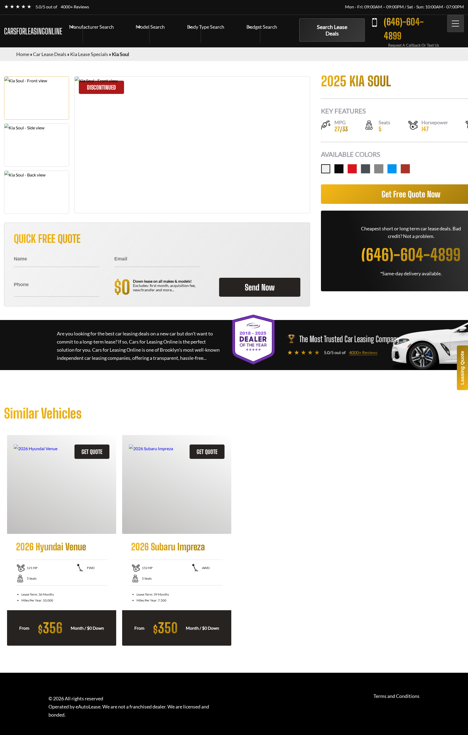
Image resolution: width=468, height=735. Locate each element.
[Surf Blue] (392, 168)
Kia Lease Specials (89, 54)
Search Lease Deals (332, 30)
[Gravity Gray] (365, 168)
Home (22, 54)
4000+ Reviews (75, 6)
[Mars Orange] (405, 168)
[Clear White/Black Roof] (325, 168)
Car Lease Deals (49, 54)
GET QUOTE (92, 451)
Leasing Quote (462, 368)
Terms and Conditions (396, 696)
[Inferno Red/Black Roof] (352, 168)
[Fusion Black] (338, 168)
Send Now (260, 287)
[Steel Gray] (378, 168)
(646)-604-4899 (404, 28)
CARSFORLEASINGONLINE (33, 31)
